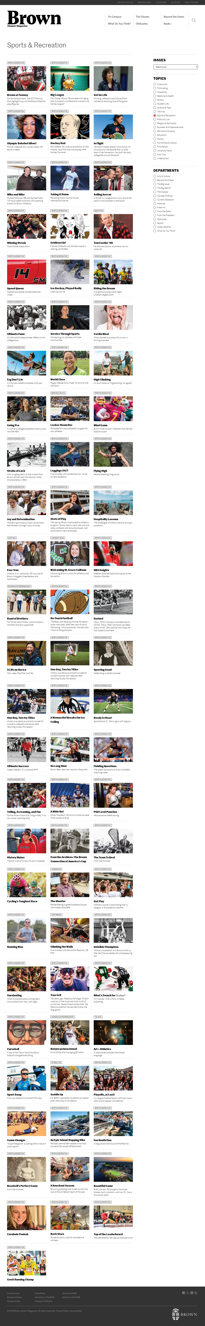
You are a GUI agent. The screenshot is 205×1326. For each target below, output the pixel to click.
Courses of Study (165, 195)
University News (164, 150)
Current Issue (13, 1293)
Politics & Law (163, 119)
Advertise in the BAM (44, 1297)
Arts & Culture (163, 176)
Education (162, 135)
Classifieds (161, 2)
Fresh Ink (161, 207)
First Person (162, 146)
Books (167, 23)
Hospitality (162, 92)
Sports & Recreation (166, 115)
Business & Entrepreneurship (170, 127)
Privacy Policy (62, 1311)
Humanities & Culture (167, 142)
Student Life (163, 103)
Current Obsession (165, 199)
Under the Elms (164, 227)
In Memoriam (163, 158)
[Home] (35, 18)
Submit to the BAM (71, 1297)
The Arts (161, 111)
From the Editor (164, 211)
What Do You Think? (119, 23)
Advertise (175, 2)
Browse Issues (144, 2)
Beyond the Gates (174, 16)
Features (161, 203)
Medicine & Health (165, 96)
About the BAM (191, 2)
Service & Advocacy (166, 131)
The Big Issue (163, 184)
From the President (166, 215)
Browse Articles (125, 2)
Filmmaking (162, 88)
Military (160, 100)
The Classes (142, 16)
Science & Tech (164, 107)
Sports (160, 223)
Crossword (162, 84)
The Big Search (164, 188)
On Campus (114, 16)
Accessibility (76, 1311)
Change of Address (43, 1301)
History (160, 139)
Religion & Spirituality (166, 123)
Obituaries (142, 23)
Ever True (161, 154)
